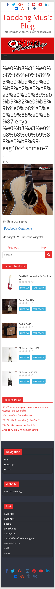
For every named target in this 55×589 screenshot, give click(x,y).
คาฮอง (7, 553)
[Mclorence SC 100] (9, 372)
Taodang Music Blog (27, 21)
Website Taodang (13, 491)
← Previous (11, 247)
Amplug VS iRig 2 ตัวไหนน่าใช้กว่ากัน (20, 429)
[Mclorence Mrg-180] (9, 348)
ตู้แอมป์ (7, 523)
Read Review (38, 288)
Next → (46, 247)
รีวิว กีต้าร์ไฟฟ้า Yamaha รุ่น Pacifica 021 (22, 420)
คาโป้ (6, 548)
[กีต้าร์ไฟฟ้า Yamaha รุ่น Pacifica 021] (9, 276)
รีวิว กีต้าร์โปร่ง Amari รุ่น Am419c (18, 425)
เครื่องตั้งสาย (10, 528)
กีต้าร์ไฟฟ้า (9, 518)
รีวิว (6, 459)
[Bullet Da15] (9, 324)
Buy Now (24, 288)
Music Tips (9, 464)
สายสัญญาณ (10, 533)
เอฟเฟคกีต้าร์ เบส (12, 543)
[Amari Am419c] (9, 300)
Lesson (7, 469)
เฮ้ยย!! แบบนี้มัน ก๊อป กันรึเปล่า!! (17, 415)
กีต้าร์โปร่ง (9, 513)
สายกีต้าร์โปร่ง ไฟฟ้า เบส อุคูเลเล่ (19, 538)
